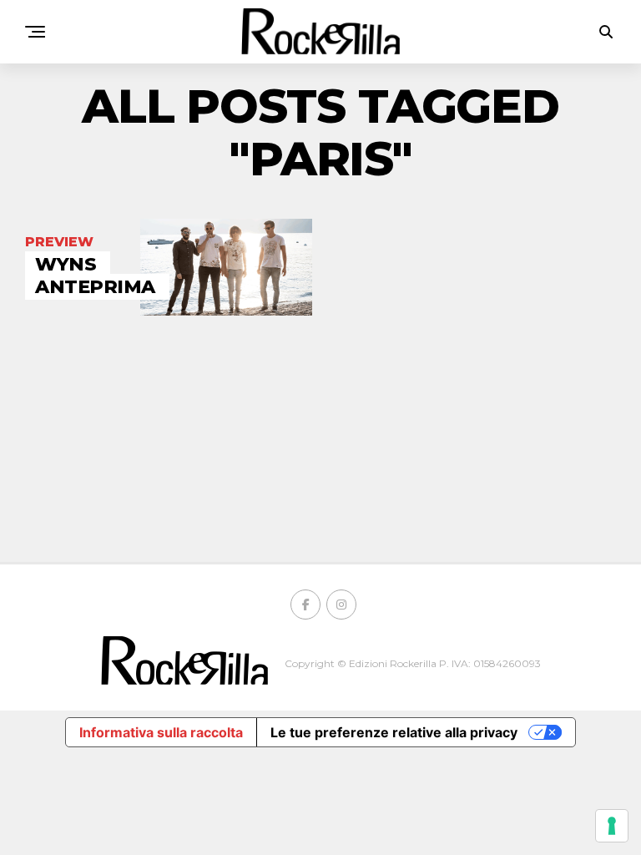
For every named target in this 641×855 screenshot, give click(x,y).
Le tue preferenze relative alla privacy (393, 732)
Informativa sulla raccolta (161, 732)
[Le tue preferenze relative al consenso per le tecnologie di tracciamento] (612, 826)
